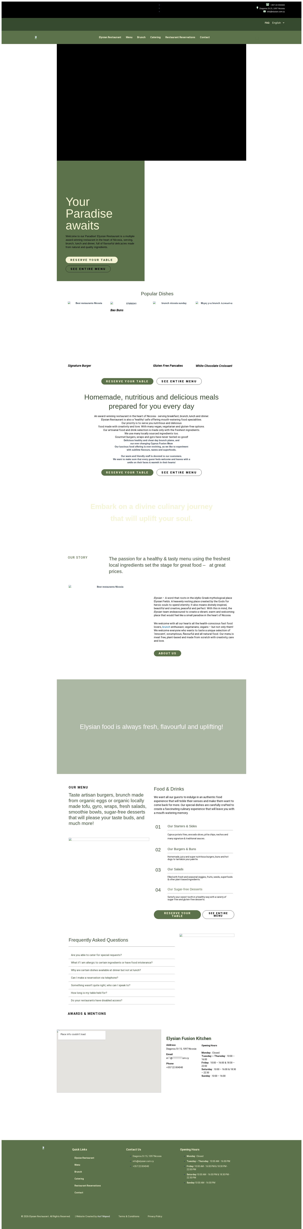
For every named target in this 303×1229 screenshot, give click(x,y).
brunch (166, 626)
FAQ (267, 22)
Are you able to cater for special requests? (96, 955)
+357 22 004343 (174, 1067)
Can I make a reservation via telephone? (94, 977)
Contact (205, 37)
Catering (155, 37)
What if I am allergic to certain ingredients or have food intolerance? (111, 962)
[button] (122, 955)
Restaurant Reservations (180, 37)
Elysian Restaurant (110, 37)
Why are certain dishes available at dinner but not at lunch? (106, 970)
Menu (129, 37)
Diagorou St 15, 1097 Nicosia (181, 1048)
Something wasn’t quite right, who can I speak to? (100, 985)
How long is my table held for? (89, 992)
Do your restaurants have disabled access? (96, 1000)
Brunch (141, 37)
